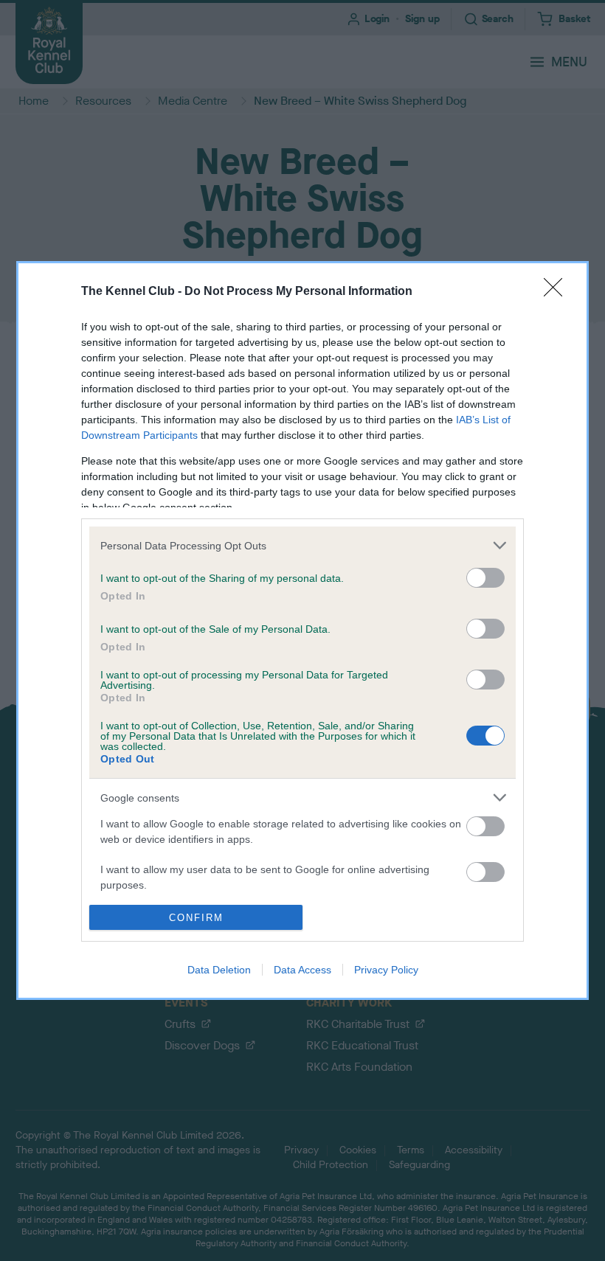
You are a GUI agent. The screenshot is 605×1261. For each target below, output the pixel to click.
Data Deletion (219, 970)
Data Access (302, 970)
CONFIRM (196, 917)
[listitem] (302, 545)
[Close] (558, 292)
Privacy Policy (386, 970)
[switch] (485, 578)
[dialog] (302, 630)
